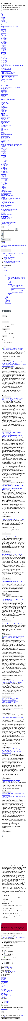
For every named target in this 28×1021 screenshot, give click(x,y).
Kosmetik (10, 293)
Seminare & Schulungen (17, 285)
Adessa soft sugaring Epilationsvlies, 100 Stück (13, 519)
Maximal (8, 340)
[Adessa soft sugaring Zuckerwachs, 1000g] (12, 398)
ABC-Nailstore (10, 324)
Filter (5, 316)
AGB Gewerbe (4, 982)
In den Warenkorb (6, 360)
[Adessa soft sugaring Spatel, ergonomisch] (12, 681)
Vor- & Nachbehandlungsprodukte (17, 290)
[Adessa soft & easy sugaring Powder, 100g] (13, 636)
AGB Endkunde (4, 981)
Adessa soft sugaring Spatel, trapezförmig (12, 349)
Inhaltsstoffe (5, 329)
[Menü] (2, 227)
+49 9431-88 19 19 (20, 937)
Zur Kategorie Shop (5, 22)
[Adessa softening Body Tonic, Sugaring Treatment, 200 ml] (14, 750)
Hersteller (5, 321)
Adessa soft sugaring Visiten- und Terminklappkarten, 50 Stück (10, 702)
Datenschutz (3, 978)
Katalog (2, 986)
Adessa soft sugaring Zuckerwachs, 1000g (12, 400)
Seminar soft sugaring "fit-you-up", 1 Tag (12, 581)
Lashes (9, 282)
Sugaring (10, 284)
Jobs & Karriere (4, 994)
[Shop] (6, 218)
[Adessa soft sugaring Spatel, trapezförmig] (12, 348)
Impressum (3, 977)
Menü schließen (6, 239)
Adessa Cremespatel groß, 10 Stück (10, 781)
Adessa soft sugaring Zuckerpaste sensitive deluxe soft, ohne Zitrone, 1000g (14, 365)
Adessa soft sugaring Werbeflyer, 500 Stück (12, 717)
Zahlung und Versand (6, 996)
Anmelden (3, 242)
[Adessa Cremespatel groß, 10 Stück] (11, 780)
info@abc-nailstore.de (8, 937)
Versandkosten (4, 1009)
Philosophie (3, 989)
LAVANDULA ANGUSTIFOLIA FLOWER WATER (14, 332)
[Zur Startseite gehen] (6, 224)
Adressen (16, 245)
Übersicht (3, 245)
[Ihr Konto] (2, 237)
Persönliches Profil (9, 245)
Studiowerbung (14, 286)
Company (3, 993)
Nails (9, 281)
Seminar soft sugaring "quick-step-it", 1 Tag (12, 623)
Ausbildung (8, 303)
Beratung (3, 985)
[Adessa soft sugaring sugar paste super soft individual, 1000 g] (14, 433)
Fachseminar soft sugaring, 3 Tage (10, 536)
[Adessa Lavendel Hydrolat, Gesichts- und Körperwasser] (14, 486)
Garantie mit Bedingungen (7, 990)
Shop (6, 275)
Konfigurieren (16, 1018)
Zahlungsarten (22, 245)
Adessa (8, 326)
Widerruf (3, 979)
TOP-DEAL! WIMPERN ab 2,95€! (16, 277)
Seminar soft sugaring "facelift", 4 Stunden (12, 554)
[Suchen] (16, 229)
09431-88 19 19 (8, 967)
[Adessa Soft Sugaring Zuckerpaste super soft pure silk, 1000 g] (14, 795)
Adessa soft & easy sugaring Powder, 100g (12, 637)
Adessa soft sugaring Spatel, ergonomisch (12, 682)
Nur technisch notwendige (6, 1018)
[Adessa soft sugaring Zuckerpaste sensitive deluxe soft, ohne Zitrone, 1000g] (14, 363)
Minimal (8, 338)
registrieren (5, 243)
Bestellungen (4, 246)
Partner (2, 987)
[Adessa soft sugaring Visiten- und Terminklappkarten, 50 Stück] (14, 700)
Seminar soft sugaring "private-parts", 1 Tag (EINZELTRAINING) (12, 600)
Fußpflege (10, 294)
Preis (4, 336)
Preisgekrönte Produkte (6, 991)
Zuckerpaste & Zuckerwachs (18, 288)
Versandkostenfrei (8, 342)
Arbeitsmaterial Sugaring (17, 292)
